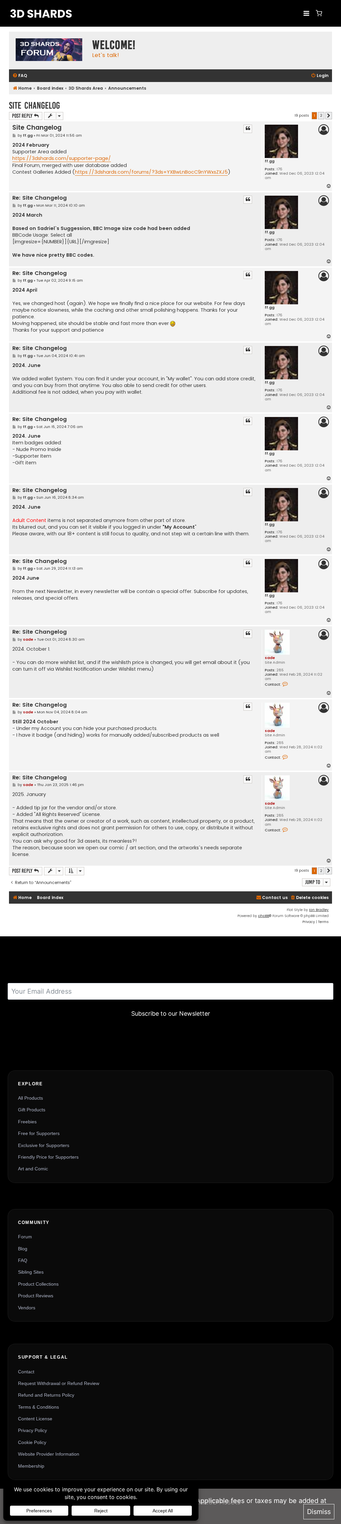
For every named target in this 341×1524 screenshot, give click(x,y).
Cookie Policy (32, 1442)
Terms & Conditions (38, 1407)
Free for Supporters (39, 1133)
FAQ (22, 1260)
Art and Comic (33, 1168)
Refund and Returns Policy (46, 1395)
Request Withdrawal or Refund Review (58, 1383)
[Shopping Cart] (319, 13)
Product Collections (38, 1284)
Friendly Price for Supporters (48, 1157)
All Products (30, 1098)
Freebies (27, 1121)
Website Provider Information (48, 1454)
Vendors (26, 1307)
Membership (31, 1466)
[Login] (329, 13)
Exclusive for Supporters (43, 1145)
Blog (22, 1248)
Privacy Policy (32, 1430)
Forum (25, 1236)
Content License (35, 1418)
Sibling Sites (31, 1272)
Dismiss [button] (319, 1512)
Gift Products (31, 1109)
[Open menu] (306, 13)
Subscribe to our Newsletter (170, 1013)
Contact (26, 1371)
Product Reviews (35, 1295)
